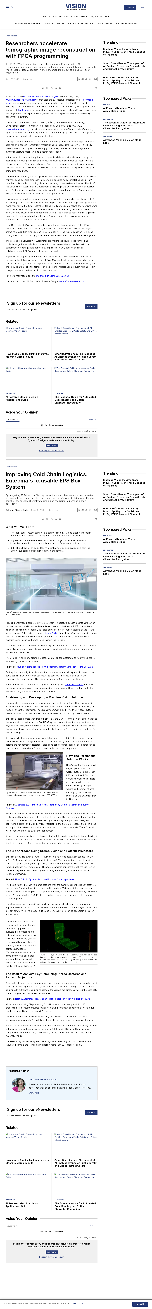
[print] (96, 88)
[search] (12, 7)
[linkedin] (47, 88)
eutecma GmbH (50, 633)
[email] (60, 88)
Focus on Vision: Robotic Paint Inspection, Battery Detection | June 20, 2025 (54, 671)
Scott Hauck (24, 110)
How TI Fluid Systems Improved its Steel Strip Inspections (44, 891)
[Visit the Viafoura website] (91, 431)
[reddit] (56, 88)
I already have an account (51, 450)
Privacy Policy (77, 1303)
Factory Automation (54, 23)
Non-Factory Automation (80, 23)
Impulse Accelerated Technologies (40, 96)
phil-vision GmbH (74, 689)
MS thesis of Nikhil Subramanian (52, 276)
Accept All (140, 1304)
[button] (7, 7)
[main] (76, 1304)
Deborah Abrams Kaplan (17, 510)
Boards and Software (126, 23)
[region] (51, 425)
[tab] (12, 420)
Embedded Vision (104, 23)
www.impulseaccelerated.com (21, 100)
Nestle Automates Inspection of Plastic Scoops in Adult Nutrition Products (52, 1013)
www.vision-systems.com (72, 281)
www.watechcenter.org (17, 129)
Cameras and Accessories (27, 23)
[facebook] (43, 88)
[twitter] (51, 88)
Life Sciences (11, 36)
